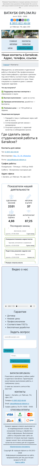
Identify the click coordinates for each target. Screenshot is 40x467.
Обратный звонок (20, 366)
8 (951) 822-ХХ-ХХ (20, 23)
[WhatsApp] (25, 20)
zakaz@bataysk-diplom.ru (16, 160)
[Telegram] (28, 20)
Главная (13, 41)
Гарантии (26, 44)
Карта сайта (20, 462)
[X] (20, 20)
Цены (10, 48)
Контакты (26, 41)
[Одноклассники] (14, 20)
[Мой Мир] (17, 20)
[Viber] (23, 20)
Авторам (13, 44)
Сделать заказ (24, 48)
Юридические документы (20, 447)
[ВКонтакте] (12, 20)
